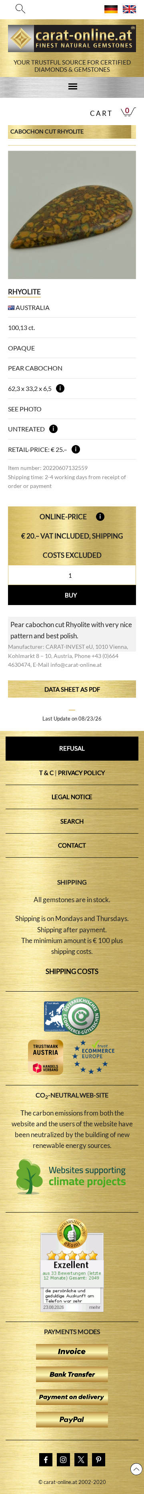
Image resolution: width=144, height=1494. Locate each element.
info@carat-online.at (76, 664)
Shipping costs (72, 971)
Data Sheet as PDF (72, 689)
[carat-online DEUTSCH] (111, 10)
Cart (101, 113)
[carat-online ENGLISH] (129, 10)
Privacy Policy (81, 772)
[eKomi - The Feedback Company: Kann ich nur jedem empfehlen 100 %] (72, 1309)
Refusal (71, 748)
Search (71, 821)
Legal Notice (72, 796)
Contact (72, 845)
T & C (46, 772)
